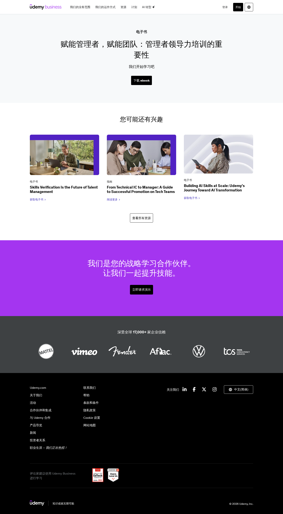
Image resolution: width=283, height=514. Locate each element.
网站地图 (89, 425)
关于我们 (36, 395)
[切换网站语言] (249, 7)
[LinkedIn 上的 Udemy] (185, 389)
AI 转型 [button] (147, 7)
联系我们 (89, 388)
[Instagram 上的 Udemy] (215, 389)
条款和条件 (91, 403)
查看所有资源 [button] (141, 218)
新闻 (33, 433)
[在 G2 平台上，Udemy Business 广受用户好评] (111, 481)
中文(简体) (241, 389)
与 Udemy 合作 (40, 418)
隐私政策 (89, 410)
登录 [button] (225, 7)
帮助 (86, 395)
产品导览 (36, 425)
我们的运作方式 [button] (105, 7)
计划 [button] (134, 7)
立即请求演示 (141, 289)
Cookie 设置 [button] (91, 418)
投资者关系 (37, 440)
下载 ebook (141, 80)
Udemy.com (38, 388)
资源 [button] (123, 7)
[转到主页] (52, 504)
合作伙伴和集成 (40, 410)
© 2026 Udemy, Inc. (241, 504)
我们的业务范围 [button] (80, 7)
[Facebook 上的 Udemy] (194, 389)
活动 (33, 403)
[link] (64, 169)
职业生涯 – (48, 448)
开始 (238, 7)
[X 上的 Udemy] (204, 389)
